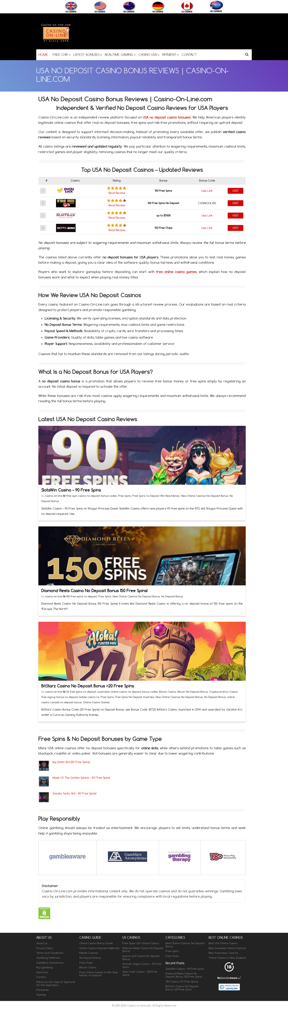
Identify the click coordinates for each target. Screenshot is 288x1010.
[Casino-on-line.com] (55, 41)
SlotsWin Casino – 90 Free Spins (71, 490)
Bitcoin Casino (167, 691)
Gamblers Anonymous (49, 962)
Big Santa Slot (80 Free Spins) (71, 762)
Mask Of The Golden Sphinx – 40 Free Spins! (81, 778)
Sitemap (41, 994)
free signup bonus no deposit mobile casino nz (70, 697)
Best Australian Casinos (223, 952)
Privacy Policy (44, 947)
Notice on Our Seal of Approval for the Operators (55, 983)
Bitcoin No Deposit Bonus (193, 691)
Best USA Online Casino (223, 943)
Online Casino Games (96, 702)
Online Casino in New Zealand (227, 957)
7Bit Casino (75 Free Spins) (182, 981)
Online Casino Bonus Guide (96, 943)
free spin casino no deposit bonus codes (91, 495)
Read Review (117, 193)
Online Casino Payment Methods (99, 947)
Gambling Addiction (48, 957)
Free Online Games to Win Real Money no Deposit (98, 974)
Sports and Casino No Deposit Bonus (140, 957)
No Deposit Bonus (172, 596)
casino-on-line (54, 495)
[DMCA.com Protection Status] (44, 918)
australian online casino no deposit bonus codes (128, 691)
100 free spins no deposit (81, 596)
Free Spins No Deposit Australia (134, 697)
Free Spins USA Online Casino (140, 943)
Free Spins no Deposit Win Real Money (156, 495)
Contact (41, 977)
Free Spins (124, 495)
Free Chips (86, 962)
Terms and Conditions (49, 952)
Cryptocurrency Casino (223, 691)
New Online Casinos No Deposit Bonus (204, 495)
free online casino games (176, 272)
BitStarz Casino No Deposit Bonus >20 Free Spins (87, 685)
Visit (235, 191)
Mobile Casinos (88, 952)
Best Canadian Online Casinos (227, 947)
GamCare (42, 972)
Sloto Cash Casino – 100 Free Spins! (139, 973)
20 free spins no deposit (81, 691)
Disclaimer (42, 989)
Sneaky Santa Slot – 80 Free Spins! (74, 793)
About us (41, 943)
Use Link (207, 191)
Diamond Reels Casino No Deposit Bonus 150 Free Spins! (94, 590)
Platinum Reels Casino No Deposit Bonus (142, 949)
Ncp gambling (44, 967)
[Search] (247, 54)
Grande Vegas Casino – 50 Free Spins (141, 965)
